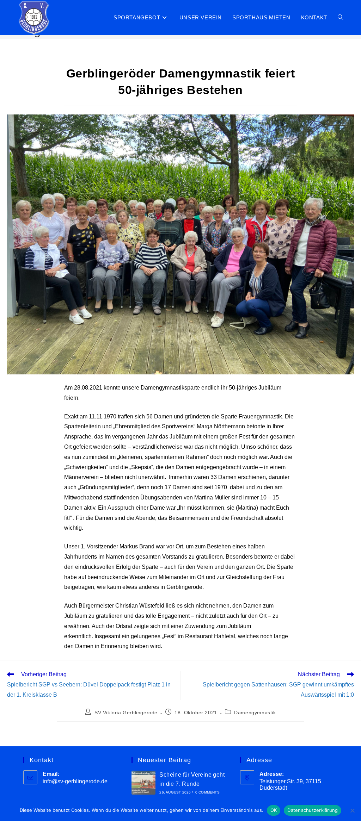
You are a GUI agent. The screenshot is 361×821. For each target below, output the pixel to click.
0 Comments (207, 792)
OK (273, 810)
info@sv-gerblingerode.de (75, 781)
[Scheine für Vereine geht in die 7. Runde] (143, 783)
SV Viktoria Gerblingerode (126, 712)
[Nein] (352, 810)
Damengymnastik (255, 712)
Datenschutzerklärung (312, 810)
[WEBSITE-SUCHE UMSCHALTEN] (340, 17)
